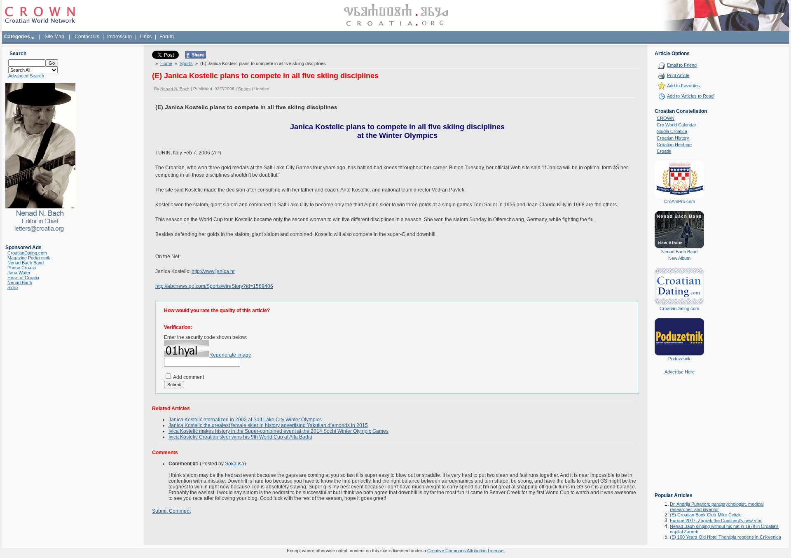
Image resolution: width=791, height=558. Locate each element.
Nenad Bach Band (25, 262)
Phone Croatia (21, 267)
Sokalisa (234, 464)
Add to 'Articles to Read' (690, 95)
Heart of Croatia (23, 277)
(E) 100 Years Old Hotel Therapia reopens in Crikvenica (725, 537)
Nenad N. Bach (175, 88)
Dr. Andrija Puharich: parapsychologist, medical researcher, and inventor (716, 507)
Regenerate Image (230, 355)
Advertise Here (680, 371)
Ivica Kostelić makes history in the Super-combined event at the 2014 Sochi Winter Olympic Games (278, 431)
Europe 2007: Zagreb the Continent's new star (716, 520)
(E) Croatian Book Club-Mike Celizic (706, 514)
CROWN (665, 118)
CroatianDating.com (27, 252)
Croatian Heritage (674, 144)
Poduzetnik (679, 358)
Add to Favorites (683, 85)
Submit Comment (171, 511)
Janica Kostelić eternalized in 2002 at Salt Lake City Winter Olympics (245, 420)
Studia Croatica (672, 131)
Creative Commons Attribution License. (466, 550)
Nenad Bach (19, 282)
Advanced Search (26, 75)
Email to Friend (682, 65)
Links (146, 37)
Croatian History (673, 137)
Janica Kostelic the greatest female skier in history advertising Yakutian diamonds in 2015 (268, 425)
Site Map (54, 37)
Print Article (678, 75)
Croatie (664, 151)
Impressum (119, 37)
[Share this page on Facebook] (195, 57)
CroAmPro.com (679, 201)
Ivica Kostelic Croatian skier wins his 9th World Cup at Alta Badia (240, 437)
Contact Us (87, 37)
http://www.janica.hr (213, 271)
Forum (166, 37)
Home (166, 63)
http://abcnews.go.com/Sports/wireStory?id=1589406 (214, 286)
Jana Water (18, 272)
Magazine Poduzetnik (28, 257)
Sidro (12, 287)
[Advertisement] (679, 439)
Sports (186, 63)
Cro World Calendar (676, 124)
